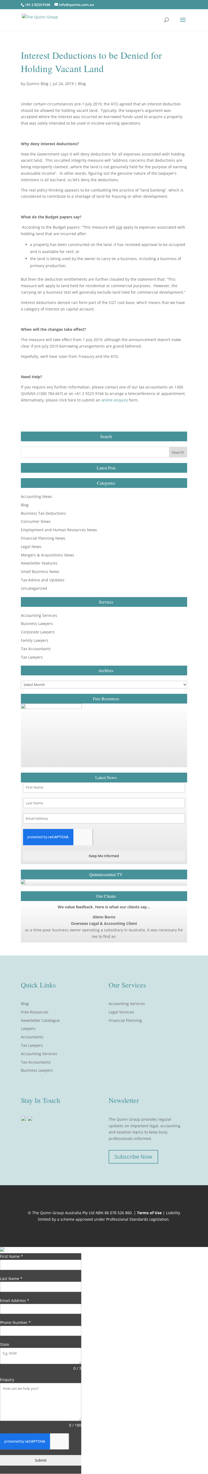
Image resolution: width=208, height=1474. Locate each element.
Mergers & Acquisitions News (47, 555)
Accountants (32, 1036)
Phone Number (15, 1322)
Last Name (11, 1278)
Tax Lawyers (32, 657)
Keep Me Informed (104, 855)
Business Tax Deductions (43, 513)
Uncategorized (34, 588)
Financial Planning (125, 1020)
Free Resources (34, 1012)
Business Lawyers (37, 623)
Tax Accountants (36, 648)
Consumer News (36, 521)
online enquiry (114, 400)
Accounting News (36, 496)
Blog (82, 83)
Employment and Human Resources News (59, 529)
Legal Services (121, 1012)
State (4, 1344)
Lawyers (28, 1028)
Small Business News (40, 571)
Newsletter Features (39, 563)
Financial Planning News (43, 538)
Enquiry (7, 1379)
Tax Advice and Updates (42, 579)
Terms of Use (149, 1212)
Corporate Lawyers (38, 631)
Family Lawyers (34, 640)
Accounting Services (39, 615)
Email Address (14, 1300)
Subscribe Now (133, 1156)
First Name (11, 1256)
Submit (41, 1460)
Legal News (31, 546)
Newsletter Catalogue (40, 1020)
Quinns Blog (37, 83)
